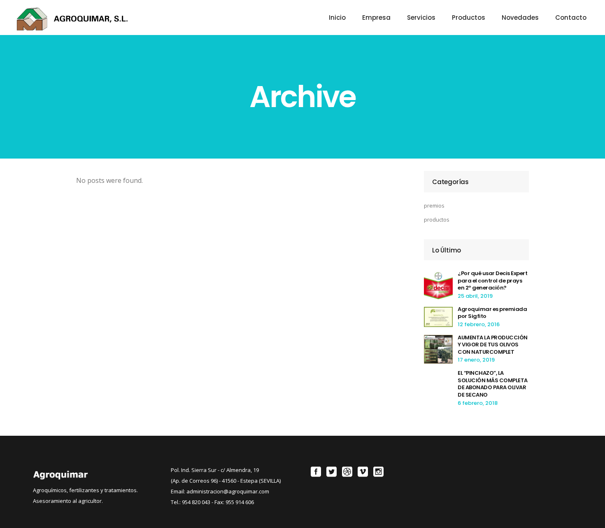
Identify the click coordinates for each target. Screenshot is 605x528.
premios (434, 205)
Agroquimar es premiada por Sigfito (492, 312)
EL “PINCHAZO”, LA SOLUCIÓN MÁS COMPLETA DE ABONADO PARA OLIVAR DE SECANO (493, 384)
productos (436, 219)
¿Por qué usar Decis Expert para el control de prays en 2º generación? (492, 280)
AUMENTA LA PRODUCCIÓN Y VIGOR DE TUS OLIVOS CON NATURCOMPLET (493, 345)
